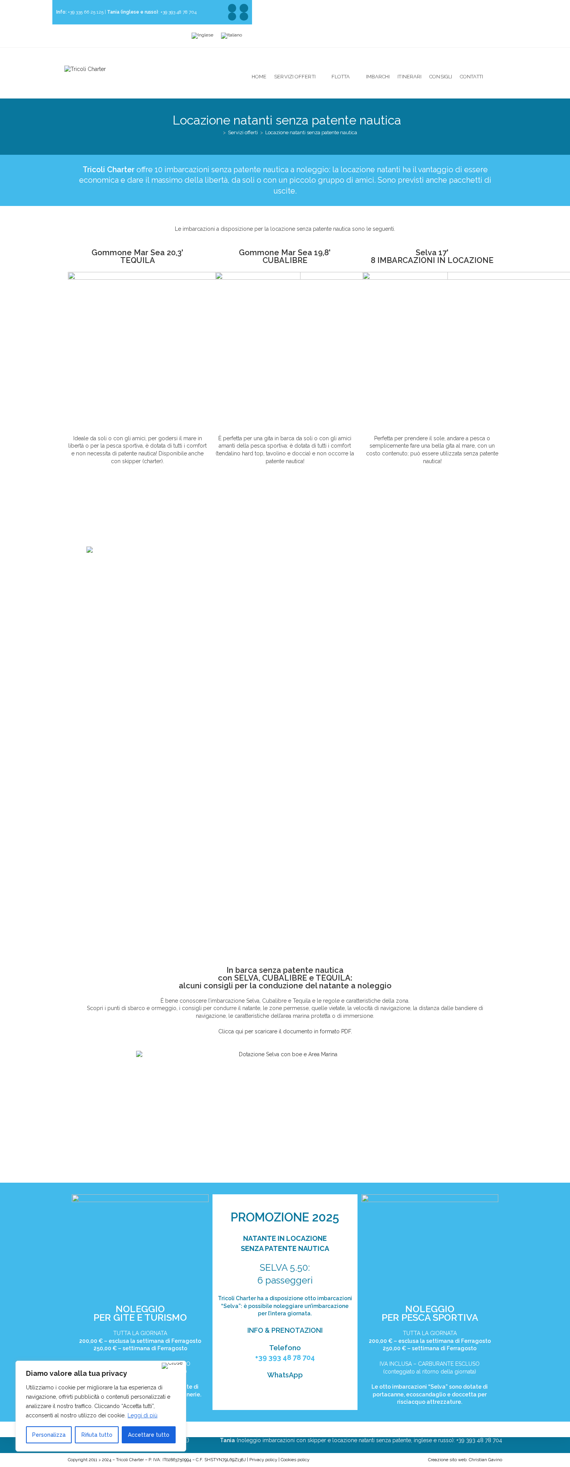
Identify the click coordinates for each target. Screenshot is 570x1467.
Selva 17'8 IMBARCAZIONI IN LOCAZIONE (432, 256)
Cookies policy (295, 1459)
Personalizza (49, 1435)
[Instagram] (232, 16)
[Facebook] (244, 16)
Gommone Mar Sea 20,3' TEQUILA (137, 256)
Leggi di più (142, 1415)
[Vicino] (172, 1366)
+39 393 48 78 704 (285, 1357)
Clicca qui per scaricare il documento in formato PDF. (285, 1031)
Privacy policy (263, 1459)
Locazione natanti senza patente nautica (311, 132)
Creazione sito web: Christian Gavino (465, 1459)
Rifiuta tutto (96, 1435)
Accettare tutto (148, 1435)
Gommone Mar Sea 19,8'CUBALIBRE (285, 256)
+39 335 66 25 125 (80, 12)
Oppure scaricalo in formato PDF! (113, 527)
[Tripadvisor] (232, 8)
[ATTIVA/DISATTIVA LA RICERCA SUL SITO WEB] (501, 76)
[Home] (219, 132)
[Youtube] (244, 8)
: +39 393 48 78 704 (152, 12)
